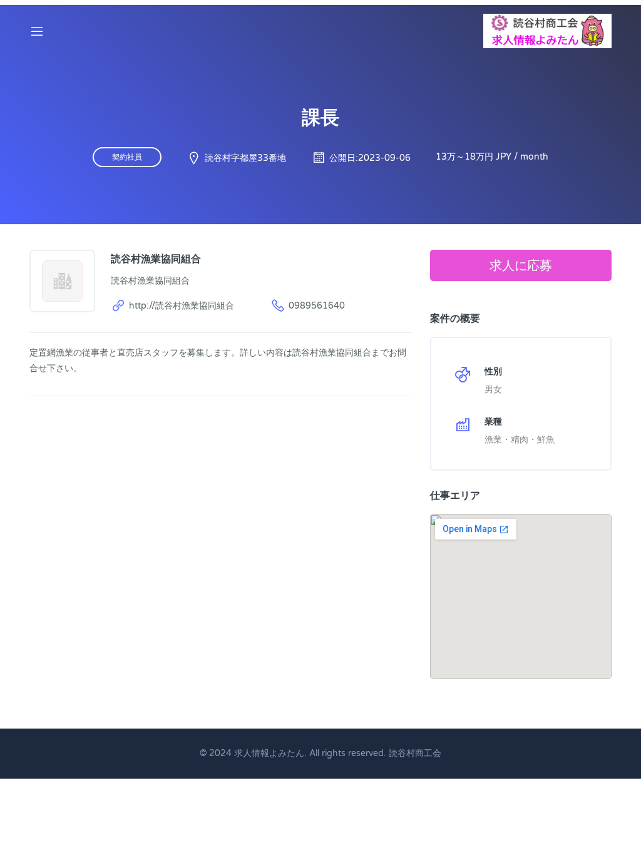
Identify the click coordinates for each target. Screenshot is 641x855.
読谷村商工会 (415, 753)
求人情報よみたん (269, 753)
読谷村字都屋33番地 (245, 158)
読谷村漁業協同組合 (156, 258)
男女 (493, 389)
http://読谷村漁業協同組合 (181, 305)
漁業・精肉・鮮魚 (520, 439)
